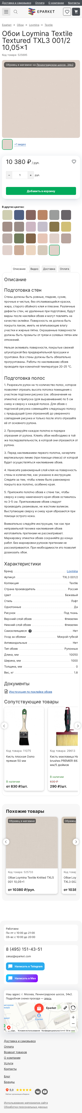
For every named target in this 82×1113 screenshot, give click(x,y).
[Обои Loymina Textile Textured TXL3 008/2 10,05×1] (66, 215)
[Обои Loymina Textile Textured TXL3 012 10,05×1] (42, 215)
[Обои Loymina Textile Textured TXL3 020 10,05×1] (30, 215)
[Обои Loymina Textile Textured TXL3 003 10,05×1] (42, 238)
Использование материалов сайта (26, 1102)
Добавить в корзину (41, 191)
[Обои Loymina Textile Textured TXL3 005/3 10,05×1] (66, 226)
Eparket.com (41, 12)
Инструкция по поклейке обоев (30, 691)
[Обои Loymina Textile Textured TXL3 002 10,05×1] (42, 250)
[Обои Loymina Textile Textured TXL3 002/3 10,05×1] (7, 250)
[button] (4, 725)
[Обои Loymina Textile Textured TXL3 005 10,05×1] (19, 238)
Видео (34, 268)
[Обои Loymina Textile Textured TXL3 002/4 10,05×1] (66, 238)
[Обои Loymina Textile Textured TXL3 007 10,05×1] (30, 226)
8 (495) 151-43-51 (24, 949)
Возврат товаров (15, 1052)
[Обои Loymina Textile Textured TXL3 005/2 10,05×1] (7, 215)
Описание (19, 268)
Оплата (39, 2)
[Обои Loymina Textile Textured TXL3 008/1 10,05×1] (7, 226)
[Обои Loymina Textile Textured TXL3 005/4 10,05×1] (54, 226)
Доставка (49, 268)
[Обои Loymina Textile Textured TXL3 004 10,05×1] (30, 238)
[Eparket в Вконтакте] (38, 1092)
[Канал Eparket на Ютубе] (45, 1092)
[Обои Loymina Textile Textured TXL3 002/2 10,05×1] (19, 250)
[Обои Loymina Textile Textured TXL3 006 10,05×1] (42, 226)
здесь (47, 998)
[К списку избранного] (67, 12)
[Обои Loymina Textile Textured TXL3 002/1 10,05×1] (30, 250)
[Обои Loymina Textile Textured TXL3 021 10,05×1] (19, 215)
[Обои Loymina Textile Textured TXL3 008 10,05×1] (19, 226)
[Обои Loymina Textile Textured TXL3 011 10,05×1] (54, 215)
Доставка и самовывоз (16, 2)
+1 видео (20, 144)
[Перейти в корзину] (76, 12)
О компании (56, 2)
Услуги (8, 1063)
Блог (7, 1076)
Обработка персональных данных (26, 1106)
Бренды (9, 1082)
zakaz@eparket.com (18, 956)
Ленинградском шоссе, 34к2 (54, 64)
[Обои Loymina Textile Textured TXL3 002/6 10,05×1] (54, 238)
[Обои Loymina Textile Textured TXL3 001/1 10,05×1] (7, 238)
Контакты (74, 2)
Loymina (72, 571)
